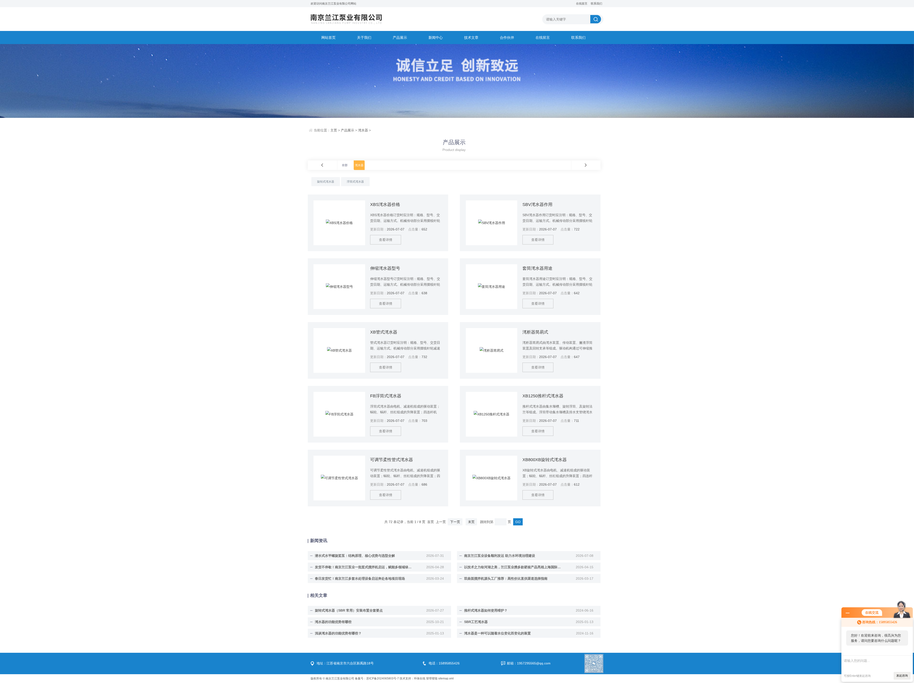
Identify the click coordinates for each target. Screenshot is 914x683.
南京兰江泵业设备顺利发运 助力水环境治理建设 (499, 556)
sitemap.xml (446, 678)
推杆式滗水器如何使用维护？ (485, 610)
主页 (333, 130)
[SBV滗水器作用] (491, 222)
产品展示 (400, 37)
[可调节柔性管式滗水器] (339, 478)
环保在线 (419, 678)
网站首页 (328, 37)
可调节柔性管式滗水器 (391, 459)
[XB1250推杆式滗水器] (491, 414)
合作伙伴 (507, 37)
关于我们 (364, 37)
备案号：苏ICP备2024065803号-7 (377, 678)
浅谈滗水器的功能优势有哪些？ (338, 633)
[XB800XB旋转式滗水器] (491, 478)
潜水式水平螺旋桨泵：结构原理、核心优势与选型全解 (355, 556)
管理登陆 (431, 678)
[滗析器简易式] (491, 350)
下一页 (455, 522)
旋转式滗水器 (325, 181)
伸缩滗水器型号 (385, 268)
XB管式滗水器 (383, 332)
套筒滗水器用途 (537, 268)
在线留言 (581, 3)
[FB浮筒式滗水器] (339, 414)
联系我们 (596, 3)
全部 (345, 165)
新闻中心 (435, 37)
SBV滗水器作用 (537, 204)
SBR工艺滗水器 (476, 622)
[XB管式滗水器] (339, 350)
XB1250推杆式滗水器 (542, 396)
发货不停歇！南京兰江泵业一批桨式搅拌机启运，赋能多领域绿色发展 (363, 567)
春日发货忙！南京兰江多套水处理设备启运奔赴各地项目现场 (360, 578)
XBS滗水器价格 (385, 204)
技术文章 (471, 37)
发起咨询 (902, 675)
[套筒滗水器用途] (491, 286)
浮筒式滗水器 (355, 181)
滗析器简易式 (535, 332)
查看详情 (385, 240)
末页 (471, 522)
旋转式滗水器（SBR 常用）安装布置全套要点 (349, 610)
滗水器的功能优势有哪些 (333, 622)
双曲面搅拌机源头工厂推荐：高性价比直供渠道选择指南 (505, 578)
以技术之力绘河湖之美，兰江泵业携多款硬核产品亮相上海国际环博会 (513, 567)
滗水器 (363, 130)
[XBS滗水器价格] (339, 222)
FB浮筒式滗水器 (385, 396)
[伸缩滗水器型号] (339, 286)
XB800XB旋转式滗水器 (544, 459)
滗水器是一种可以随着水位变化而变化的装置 (497, 633)
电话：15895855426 (444, 663)
